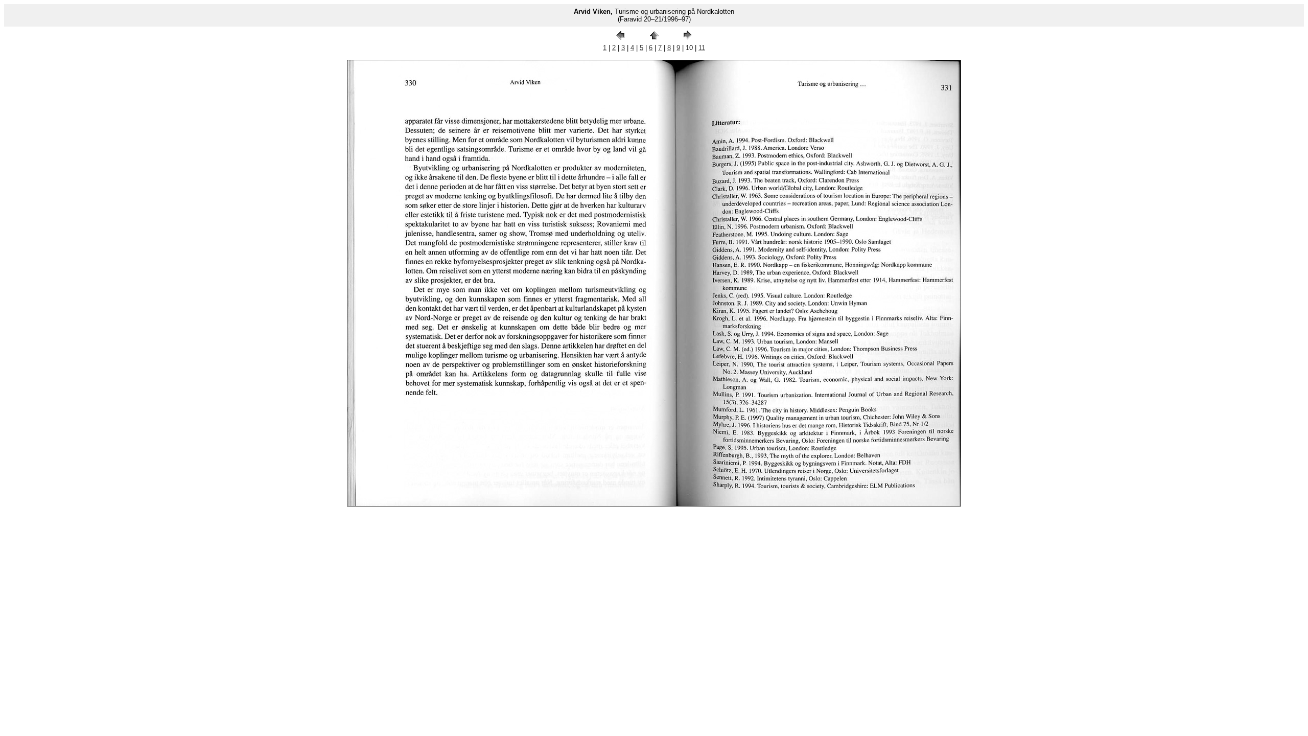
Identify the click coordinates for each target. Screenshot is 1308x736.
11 (701, 48)
